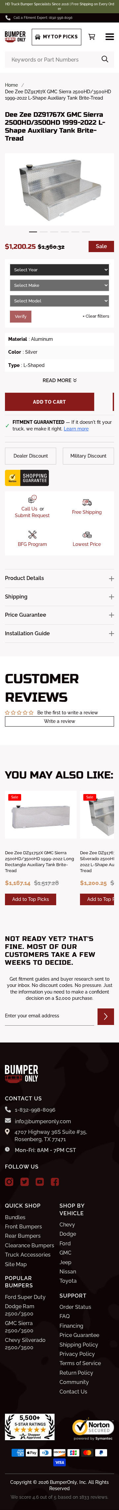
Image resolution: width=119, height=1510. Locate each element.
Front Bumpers (23, 1226)
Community (74, 1382)
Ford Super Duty (25, 1297)
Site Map (16, 1264)
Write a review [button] (59, 721)
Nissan (68, 1271)
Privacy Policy (77, 1354)
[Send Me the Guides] (106, 1016)
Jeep (65, 1262)
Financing (71, 1326)
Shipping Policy (79, 1345)
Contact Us (73, 1392)
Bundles (15, 1217)
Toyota (68, 1281)
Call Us (29, 508)
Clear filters (96, 316)
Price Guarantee (79, 1335)
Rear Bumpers (23, 1236)
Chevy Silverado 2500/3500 (25, 1344)
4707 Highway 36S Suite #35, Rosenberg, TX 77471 (51, 1135)
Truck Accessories (28, 1255)
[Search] (104, 60)
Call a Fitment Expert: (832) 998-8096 (43, 18)
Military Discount (88, 456)
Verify (20, 316)
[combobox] (59, 59)
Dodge (68, 1234)
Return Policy (76, 1373)
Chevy (67, 1224)
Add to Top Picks (30, 899)
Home (11, 85)
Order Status (75, 1307)
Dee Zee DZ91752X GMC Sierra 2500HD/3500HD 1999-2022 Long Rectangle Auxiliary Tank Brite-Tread (39, 861)
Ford (65, 1243)
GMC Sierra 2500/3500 (19, 1327)
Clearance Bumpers (29, 1245)
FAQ (65, 1316)
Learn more (76, 428)
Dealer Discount (31, 456)
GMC (65, 1253)
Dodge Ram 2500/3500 (19, 1310)
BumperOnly (63, 1482)
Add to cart (49, 402)
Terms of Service (80, 1363)
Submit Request (32, 515)
